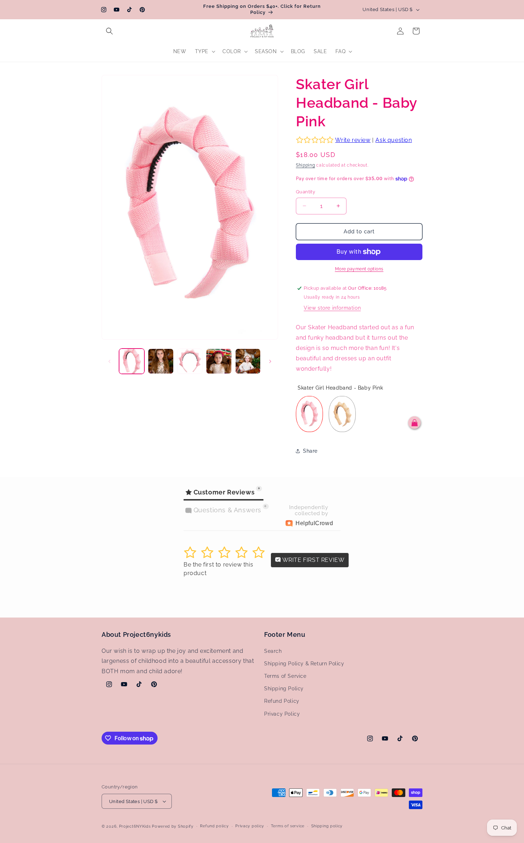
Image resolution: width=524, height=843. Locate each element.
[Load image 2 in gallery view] (160, 361)
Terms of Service (285, 676)
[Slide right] (270, 361)
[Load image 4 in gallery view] (218, 361)
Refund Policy (281, 701)
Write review (352, 140)
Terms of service (287, 826)
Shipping (305, 165)
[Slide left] (109, 361)
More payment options (359, 268)
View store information (332, 308)
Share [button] (310, 451)
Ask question (393, 140)
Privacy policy (249, 826)
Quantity (305, 191)
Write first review (312, 560)
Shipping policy (327, 826)
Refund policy (214, 826)
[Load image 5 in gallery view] (248, 361)
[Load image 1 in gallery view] (131, 361)
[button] (109, 31)
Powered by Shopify (173, 826)
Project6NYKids (135, 826)
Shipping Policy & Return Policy (304, 663)
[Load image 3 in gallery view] (189, 361)
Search (273, 651)
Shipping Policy (284, 688)
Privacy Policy (282, 714)
